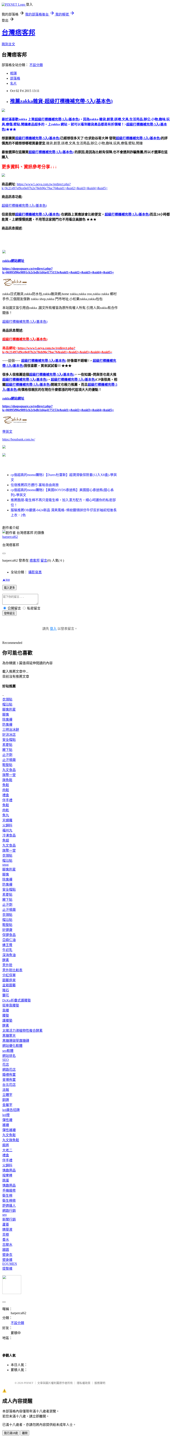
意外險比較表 (12, 970)
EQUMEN (9, 1264)
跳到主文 (8, 44)
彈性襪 (7, 1120)
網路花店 (9, 1069)
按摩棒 (7, 1175)
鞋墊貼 (7, 765)
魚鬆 (5, 785)
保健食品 (9, 935)
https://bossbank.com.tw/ (18, 439)
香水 (5, 1239)
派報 (5, 1090)
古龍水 (7, 1244)
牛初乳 (7, 950)
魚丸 (5, 815)
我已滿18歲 (11, 1433)
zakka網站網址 (13, 261)
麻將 (5, 1145)
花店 (5, 1064)
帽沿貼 (7, 704)
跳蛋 (5, 1180)
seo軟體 (7, 1050)
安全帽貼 (9, 739)
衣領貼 (7, 699)
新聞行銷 (9, 1219)
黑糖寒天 (9, 1035)
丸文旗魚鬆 (10, 1140)
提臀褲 (7, 1268)
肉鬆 (5, 790)
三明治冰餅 (10, 729)
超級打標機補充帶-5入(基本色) (37, 138)
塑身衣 (7, 1254)
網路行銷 (9, 1210)
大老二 (7, 1150)
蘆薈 (5, 1224)
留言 (43, 560)
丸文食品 (9, 770)
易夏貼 (7, 744)
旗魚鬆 (7, 780)
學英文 (7, 431)
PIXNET (28, 1382)
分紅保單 (9, 975)
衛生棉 (7, 1195)
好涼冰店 (9, 734)
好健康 (7, 930)
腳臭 (5, 714)
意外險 (7, 965)
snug (5, 864)
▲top (6, 579)
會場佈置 (9, 1079)
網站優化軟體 (12, 1045)
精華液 (7, 1229)
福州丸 (7, 830)
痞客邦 (35, 560)
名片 (13, 83)
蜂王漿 (7, 945)
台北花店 (9, 1084)
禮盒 (5, 795)
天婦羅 (7, 820)
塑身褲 (7, 1260)
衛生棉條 (9, 1200)
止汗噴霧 (9, 760)
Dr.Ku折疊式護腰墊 (16, 1000)
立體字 (7, 1095)
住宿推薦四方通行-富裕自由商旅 (35, 485)
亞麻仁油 (9, 940)
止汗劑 (7, 755)
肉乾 (5, 810)
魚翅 (5, 840)
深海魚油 (9, 955)
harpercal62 (10, 537)
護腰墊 (7, 1020)
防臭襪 (7, 724)
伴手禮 (7, 800)
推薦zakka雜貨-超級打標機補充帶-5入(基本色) (61, 101)
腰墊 (5, 1015)
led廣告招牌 (11, 1110)
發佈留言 (9, 613)
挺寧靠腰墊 (10, 1005)
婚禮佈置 (9, 1074)
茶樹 (5, 1234)
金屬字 (7, 1105)
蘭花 (5, 995)
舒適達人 (9, 1205)
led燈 (6, 1115)
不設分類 (36, 65)
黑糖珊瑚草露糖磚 (15, 1040)
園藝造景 (9, 980)
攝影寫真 (35, 572)
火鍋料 (7, 825)
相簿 (13, 73)
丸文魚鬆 (9, 1135)
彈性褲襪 (9, 1130)
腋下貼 (7, 750)
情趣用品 (9, 1170)
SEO (5, 1060)
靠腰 (5, 1010)
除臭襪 (7, 719)
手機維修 (9, 1190)
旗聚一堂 (9, 775)
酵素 (5, 960)
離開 (24, 1433)
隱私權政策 (83, 1382)
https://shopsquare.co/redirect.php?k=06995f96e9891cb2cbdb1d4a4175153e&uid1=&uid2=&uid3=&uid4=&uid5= (58, 270)
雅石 (5, 990)
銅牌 (5, 1100)
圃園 (5, 1249)
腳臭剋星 (9, 709)
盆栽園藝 (9, 985)
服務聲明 (99, 1382)
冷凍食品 (9, 835)
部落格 (15, 78)
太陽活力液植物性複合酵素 (22, 1030)
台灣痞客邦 (18, 32)
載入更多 (9, 587)
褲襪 (5, 1125)
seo (4, 1214)
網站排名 (9, 1056)
